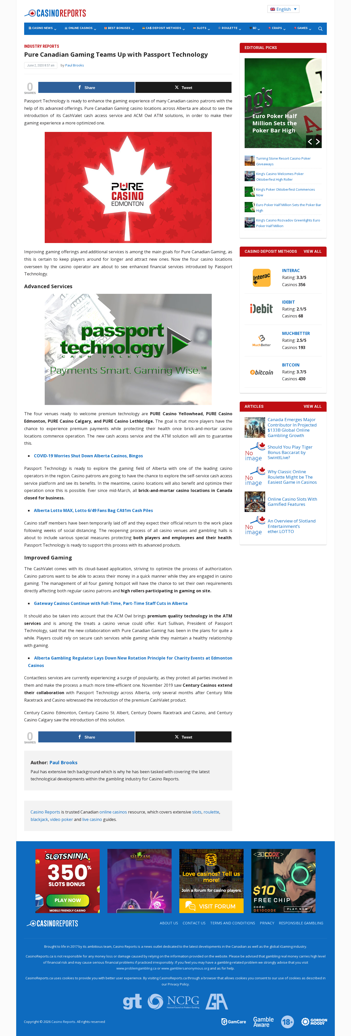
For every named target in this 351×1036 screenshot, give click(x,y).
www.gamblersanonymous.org (185, 968)
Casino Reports (45, 812)
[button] (310, 141)
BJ (254, 28)
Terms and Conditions (232, 923)
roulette (211, 812)
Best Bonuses (118, 28)
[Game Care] (234, 1021)
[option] (283, 103)
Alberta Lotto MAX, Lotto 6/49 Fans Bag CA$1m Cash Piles (93, 510)
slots (196, 812)
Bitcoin (291, 365)
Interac (291, 270)
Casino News (42, 28)
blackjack (39, 819)
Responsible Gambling (301, 923)
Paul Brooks (74, 65)
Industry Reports (41, 46)
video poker (61, 819)
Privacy (267, 923)
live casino (92, 819)
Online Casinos (80, 28)
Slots (201, 28)
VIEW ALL (313, 251)
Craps (276, 28)
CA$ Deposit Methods (163, 28)
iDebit (288, 302)
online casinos (113, 812)
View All (313, 406)
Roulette (229, 28)
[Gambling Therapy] (311, 1021)
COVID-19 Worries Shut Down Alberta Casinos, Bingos (88, 456)
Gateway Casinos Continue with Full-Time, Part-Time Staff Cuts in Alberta (111, 603)
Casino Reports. (64, 1021)
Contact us (194, 923)
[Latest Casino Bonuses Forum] (211, 880)
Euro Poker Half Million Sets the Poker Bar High (274, 123)
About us (169, 923)
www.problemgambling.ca (136, 968)
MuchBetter (296, 333)
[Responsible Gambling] (284, 1021)
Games (302, 28)
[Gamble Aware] (260, 1021)
